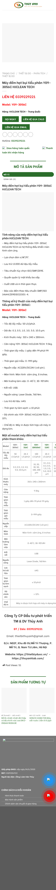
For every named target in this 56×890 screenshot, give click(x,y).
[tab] (28, 174)
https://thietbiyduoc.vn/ (32, 654)
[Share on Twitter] (15, 134)
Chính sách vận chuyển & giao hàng (20, 803)
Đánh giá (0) (10, 179)
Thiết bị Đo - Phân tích (32, 73)
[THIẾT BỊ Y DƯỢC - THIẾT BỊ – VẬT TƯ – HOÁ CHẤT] (28, 5)
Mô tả (6, 174)
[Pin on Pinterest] (25, 134)
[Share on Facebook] (10, 134)
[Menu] (4, 5)
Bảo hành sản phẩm (14, 799)
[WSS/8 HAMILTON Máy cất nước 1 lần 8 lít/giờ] (42, 700)
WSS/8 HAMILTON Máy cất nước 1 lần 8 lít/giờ (40, 719)
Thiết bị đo (8, 76)
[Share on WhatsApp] (4, 134)
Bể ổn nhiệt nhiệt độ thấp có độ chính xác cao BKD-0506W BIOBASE (13, 720)
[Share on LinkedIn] (30, 134)
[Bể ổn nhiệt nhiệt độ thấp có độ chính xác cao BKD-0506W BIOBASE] (14, 700)
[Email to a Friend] (20, 134)
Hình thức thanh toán (14, 795)
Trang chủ (8, 73)
